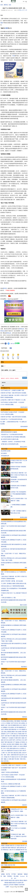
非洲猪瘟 (16, 744)
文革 (5, 761)
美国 (25, 731)
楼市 (6, 742)
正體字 (7, 886)
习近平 (12, 723)
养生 (7, 761)
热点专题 (4, 449)
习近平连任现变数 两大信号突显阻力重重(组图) (13, 437)
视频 (3, 807)
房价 (10, 744)
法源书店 (17, 880)
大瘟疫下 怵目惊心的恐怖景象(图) (9, 772)
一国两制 (3, 738)
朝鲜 (16, 738)
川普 (15, 721)
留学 (9, 752)
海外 (5, 754)
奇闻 (21, 759)
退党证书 (14, 882)
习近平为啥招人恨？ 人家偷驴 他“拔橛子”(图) (12, 390)
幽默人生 (6, 759)
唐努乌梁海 (13, 748)
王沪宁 (8, 733)
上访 (18, 746)
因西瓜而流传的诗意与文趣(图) (9, 432)
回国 (20, 752)
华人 (6, 752)
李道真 (18, 845)
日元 (23, 740)
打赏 (20, 10)
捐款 (4, 876)
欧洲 (20, 884)
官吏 (11, 865)
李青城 (4, 849)
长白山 (18, 748)
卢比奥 (22, 721)
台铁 (6, 725)
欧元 (20, 740)
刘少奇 (16, 757)
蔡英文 (24, 742)
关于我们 (13, 874)
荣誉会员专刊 (6, 430)
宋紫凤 (2, 845)
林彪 (13, 757)
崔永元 (16, 733)
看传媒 (6, 882)
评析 (14, 865)
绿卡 (25, 752)
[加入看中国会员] (14, 316)
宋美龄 (5, 757)
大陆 (20, 744)
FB (14, 738)
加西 (23, 884)
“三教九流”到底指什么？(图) (8, 597)
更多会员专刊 (23, 446)
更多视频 (24, 841)
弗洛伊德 (13, 729)
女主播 (20, 750)
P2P (23, 744)
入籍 (22, 752)
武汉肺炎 (10, 721)
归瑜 (21, 845)
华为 (11, 735)
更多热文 (24, 717)
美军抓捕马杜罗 (5, 455)
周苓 (6, 847)
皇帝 (22, 757)
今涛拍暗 (7, 845)
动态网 (19, 882)
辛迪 (25, 849)
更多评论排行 (24, 407)
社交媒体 (11, 738)
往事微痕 (4, 727)
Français (12, 886)
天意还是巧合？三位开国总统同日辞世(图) (11, 419)
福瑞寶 (10, 882)
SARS (5, 750)
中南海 (19, 733)
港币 (26, 740)
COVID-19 (3, 723)
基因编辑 (3, 746)
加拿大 (20, 738)
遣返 (14, 752)
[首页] (13, 2)
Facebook (22, 876)
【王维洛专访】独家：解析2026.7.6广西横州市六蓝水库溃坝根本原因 (18, 836)
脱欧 (23, 738)
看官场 (6, 4)
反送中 (2, 735)
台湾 (20, 742)
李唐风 (12, 847)
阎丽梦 (23, 729)
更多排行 (24, 805)
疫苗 (24, 725)
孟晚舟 (13, 731)
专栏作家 (4, 843)
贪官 (6, 735)
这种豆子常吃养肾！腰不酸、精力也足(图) (12, 581)
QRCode (12, 343)
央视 (23, 750)
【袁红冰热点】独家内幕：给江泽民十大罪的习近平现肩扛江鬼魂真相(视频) (19, 475)
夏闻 (3, 847)
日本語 (21, 886)
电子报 (8, 874)
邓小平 (9, 757)
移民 (3, 752)
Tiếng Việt (16, 886)
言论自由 (15, 750)
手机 (15, 759)
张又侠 (16, 723)
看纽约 (25, 880)
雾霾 (25, 744)
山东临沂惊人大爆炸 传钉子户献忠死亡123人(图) (13, 400)
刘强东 (4, 744)
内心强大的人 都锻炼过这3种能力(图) (10, 784)
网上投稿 (16, 876)
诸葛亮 (25, 757)
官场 (22, 735)
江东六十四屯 (6, 748)
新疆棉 (14, 725)
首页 (1, 4)
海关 (12, 752)
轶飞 (24, 845)
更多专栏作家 (23, 852)
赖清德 (9, 731)
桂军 (17, 754)
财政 (8, 742)
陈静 (9, 847)
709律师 (15, 746)
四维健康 (17, 849)
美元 (7, 740)
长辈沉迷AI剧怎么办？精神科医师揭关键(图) (12, 586)
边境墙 (19, 731)
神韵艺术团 (11, 880)
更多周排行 (24, 666)
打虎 (19, 735)
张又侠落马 (4, 453)
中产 (14, 742)
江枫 (10, 849)
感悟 (13, 759)
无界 (22, 882)
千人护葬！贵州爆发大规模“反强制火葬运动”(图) (13, 583)
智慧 (10, 759)
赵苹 (21, 847)
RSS (15, 878)
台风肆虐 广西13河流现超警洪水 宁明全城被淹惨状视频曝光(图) (18, 494)
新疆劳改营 (10, 750)
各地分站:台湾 (7, 884)
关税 (16, 731)
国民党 (6, 729)
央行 (26, 738)
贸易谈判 (3, 733)
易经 (2, 759)
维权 (11, 746)
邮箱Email (3, 869)
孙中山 (23, 754)
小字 (26, 10)
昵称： (3, 366)
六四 (19, 723)
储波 (1, 22)
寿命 (2, 761)
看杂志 (21, 880)
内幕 (23, 733)
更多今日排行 (23, 605)
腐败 (14, 735)
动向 (10, 4)
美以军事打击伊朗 (5, 451)
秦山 (23, 847)
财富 (11, 742)
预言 (18, 759)
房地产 (2, 742)
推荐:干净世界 (4, 880)
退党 (10, 729)
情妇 (8, 735)
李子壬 (13, 849)
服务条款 (20, 874)
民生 (2, 754)
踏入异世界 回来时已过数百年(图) (9, 439)
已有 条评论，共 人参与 (8, 370)
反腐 (16, 735)
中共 (20, 729)
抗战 (20, 754)
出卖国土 (23, 723)
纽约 (12, 884)
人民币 (17, 740)
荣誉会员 (21, 328)
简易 (11, 845)
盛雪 (18, 847)
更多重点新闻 (23, 517)
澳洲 (12, 754)
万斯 (23, 731)
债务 (2, 740)
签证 (17, 752)
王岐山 (5, 731)
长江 (21, 725)
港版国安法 (22, 727)
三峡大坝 (9, 725)
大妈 (7, 744)
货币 (14, 740)
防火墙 (8, 746)
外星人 (24, 759)
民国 (15, 754)
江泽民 (6, 28)
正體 (23, 1)
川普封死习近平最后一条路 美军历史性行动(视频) (13, 393)
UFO (17, 729)
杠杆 (5, 740)
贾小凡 (14, 845)
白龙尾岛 (22, 748)
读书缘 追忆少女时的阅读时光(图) (9, 444)
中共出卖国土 (11, 727)
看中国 (5, 288)
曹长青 (22, 849)
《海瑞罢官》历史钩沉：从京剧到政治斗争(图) (13, 441)
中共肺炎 (3, 721)
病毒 (25, 721)
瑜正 (7, 849)
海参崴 (17, 742)
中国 (13, 55)
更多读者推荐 (24, 426)
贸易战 (8, 723)
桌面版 (3, 874)
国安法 (18, 725)
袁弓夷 (16, 727)
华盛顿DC (16, 884)
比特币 (11, 740)
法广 (7, 738)
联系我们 (9, 876)
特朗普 (18, 721)
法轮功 (21, 746)
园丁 (15, 847)
